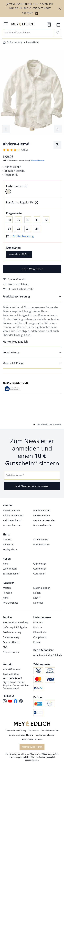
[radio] (8, 191)
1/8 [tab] (32, 129)
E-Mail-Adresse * (15, 475)
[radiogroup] (32, 189)
